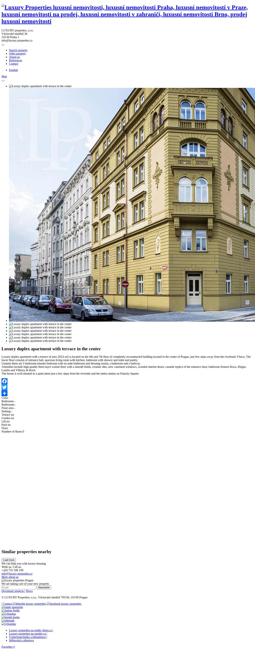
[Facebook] (127, 381)
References (15, 60)
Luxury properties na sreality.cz (28, 633)
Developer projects (12, 591)
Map (4, 76)
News (29, 591)
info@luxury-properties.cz (16, 573)
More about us (9, 577)
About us (14, 57)
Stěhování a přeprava (21, 640)
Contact (13, 63)
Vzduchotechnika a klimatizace (27, 637)
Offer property (17, 53)
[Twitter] (127, 387)
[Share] (127, 393)
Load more (8, 560)
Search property (18, 50)
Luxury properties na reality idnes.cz (31, 630)
